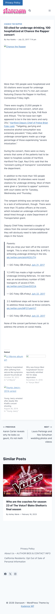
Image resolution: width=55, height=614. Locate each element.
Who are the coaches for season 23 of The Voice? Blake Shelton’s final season (26, 505)
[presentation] (27, 480)
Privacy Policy (12, 2)
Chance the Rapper (13, 24)
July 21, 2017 (38, 265)
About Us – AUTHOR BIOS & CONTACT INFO (27, 553)
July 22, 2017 (38, 294)
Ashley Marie (14, 514)
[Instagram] (15, 574)
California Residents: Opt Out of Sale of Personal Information (24, 560)
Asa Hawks (11, 39)
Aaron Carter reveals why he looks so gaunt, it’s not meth (13, 433)
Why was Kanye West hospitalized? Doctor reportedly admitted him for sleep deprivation (35, 372)
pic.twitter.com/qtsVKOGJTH (21, 257)
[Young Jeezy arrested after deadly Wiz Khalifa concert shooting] (14, 391)
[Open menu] (49, 11)
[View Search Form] (29, 10)
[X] (10, 574)
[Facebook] (5, 574)
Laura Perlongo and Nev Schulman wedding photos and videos (41, 434)
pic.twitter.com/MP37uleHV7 (21, 308)
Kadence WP (27, 606)
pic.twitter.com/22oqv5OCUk (21, 286)
